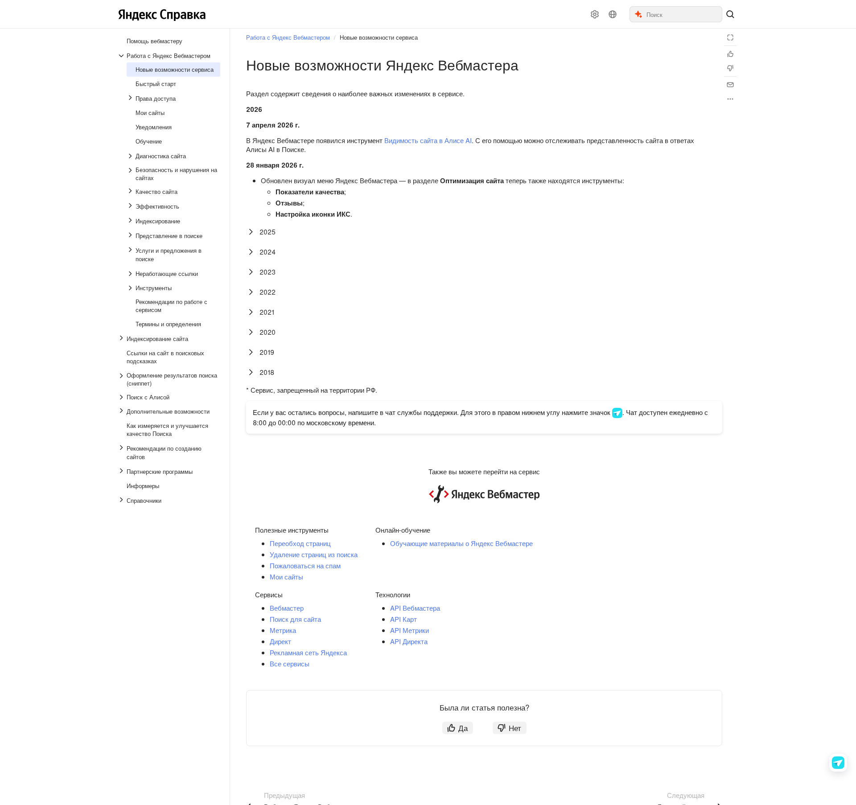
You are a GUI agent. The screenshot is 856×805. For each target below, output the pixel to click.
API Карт (403, 619)
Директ (280, 641)
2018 (266, 372)
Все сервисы (289, 663)
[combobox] (684, 14)
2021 (266, 311)
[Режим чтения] (730, 37)
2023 (267, 271)
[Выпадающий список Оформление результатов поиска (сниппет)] (122, 379)
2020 (267, 332)
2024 (267, 251)
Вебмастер (287, 607)
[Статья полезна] (730, 54)
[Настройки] (595, 14)
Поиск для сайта (295, 619)
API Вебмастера (415, 607)
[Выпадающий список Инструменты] (131, 287)
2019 (266, 352)
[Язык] (613, 14)
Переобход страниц (300, 543)
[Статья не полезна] (730, 68)
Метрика (283, 630)
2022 (267, 291)
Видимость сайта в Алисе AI (428, 140)
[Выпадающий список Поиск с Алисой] (122, 397)
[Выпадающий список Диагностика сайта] (131, 156)
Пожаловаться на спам (305, 565)
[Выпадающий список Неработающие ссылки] (131, 273)
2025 (267, 231)
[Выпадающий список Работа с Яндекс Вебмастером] (122, 55)
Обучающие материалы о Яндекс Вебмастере (461, 543)
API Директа (409, 641)
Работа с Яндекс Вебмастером (288, 37)
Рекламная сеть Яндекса (308, 652)
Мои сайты (286, 576)
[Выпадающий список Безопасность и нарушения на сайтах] (131, 174)
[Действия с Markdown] (730, 99)
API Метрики (409, 630)
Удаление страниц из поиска (314, 554)
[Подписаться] (730, 84)
